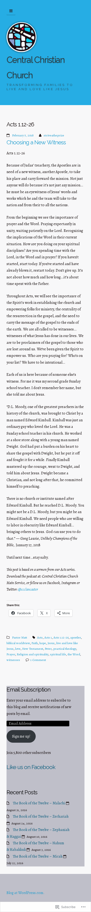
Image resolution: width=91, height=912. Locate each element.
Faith (35, 643)
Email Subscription (28, 689)
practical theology (64, 648)
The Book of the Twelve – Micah (38, 856)
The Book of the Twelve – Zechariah (41, 816)
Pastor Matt (19, 637)
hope (42, 643)
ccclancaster (28, 589)
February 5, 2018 (23, 135)
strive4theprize (54, 135)
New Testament (32, 648)
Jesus (51, 643)
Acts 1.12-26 (61, 637)
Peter (48, 648)
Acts (40, 637)
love (18, 648)
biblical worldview (18, 643)
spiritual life (58, 654)
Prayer (11, 654)
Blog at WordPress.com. (26, 892)
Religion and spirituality (32, 654)
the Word (74, 654)
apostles (75, 637)
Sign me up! (21, 736)
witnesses (13, 660)
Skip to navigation (11, 11)
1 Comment (38, 660)
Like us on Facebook (31, 767)
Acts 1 (48, 637)
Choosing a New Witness (36, 142)
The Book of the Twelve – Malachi (39, 803)
